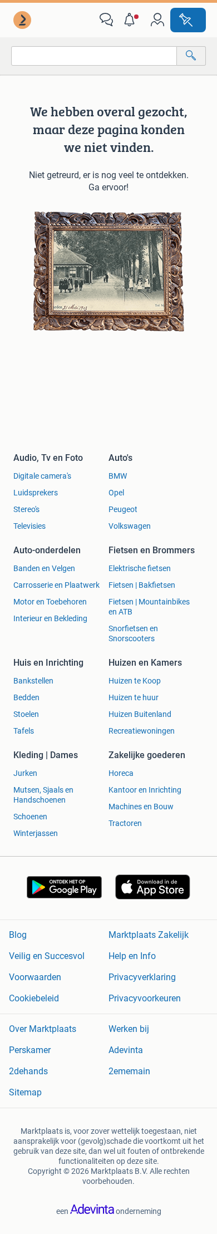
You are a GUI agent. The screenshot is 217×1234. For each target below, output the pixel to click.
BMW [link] (117, 475)
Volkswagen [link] (129, 526)
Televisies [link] (29, 526)
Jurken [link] (25, 773)
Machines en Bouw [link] (141, 806)
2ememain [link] (129, 1071)
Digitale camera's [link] (42, 475)
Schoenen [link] (30, 816)
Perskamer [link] (30, 1050)
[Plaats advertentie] (188, 20)
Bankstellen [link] (33, 680)
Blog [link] (18, 935)
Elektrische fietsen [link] (139, 568)
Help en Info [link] (132, 956)
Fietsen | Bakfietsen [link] (141, 585)
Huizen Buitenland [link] (139, 714)
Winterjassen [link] (35, 833)
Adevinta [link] (125, 1050)
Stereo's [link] (26, 509)
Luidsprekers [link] (35, 492)
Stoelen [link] (26, 714)
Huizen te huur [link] (133, 697)
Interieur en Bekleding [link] (50, 618)
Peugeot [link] (122, 509)
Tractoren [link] (125, 823)
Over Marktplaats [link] (42, 1029)
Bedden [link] (26, 697)
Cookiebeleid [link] (34, 998)
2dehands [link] (28, 1071)
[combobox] (94, 56)
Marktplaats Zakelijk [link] (148, 935)
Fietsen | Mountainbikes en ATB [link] (149, 606)
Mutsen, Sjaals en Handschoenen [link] (43, 794)
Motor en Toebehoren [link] (50, 601)
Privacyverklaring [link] (142, 977)
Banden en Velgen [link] (44, 568)
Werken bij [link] (128, 1029)
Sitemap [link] (25, 1092)
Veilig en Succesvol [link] (47, 956)
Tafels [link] (23, 730)
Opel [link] (116, 492)
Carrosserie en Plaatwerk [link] (56, 585)
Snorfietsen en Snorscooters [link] (133, 633)
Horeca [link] (121, 773)
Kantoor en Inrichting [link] (144, 789)
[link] (23, 20)
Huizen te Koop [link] (134, 680)
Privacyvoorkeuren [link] (144, 998)
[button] (132, 20)
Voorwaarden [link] (35, 977)
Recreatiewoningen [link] (141, 730)
